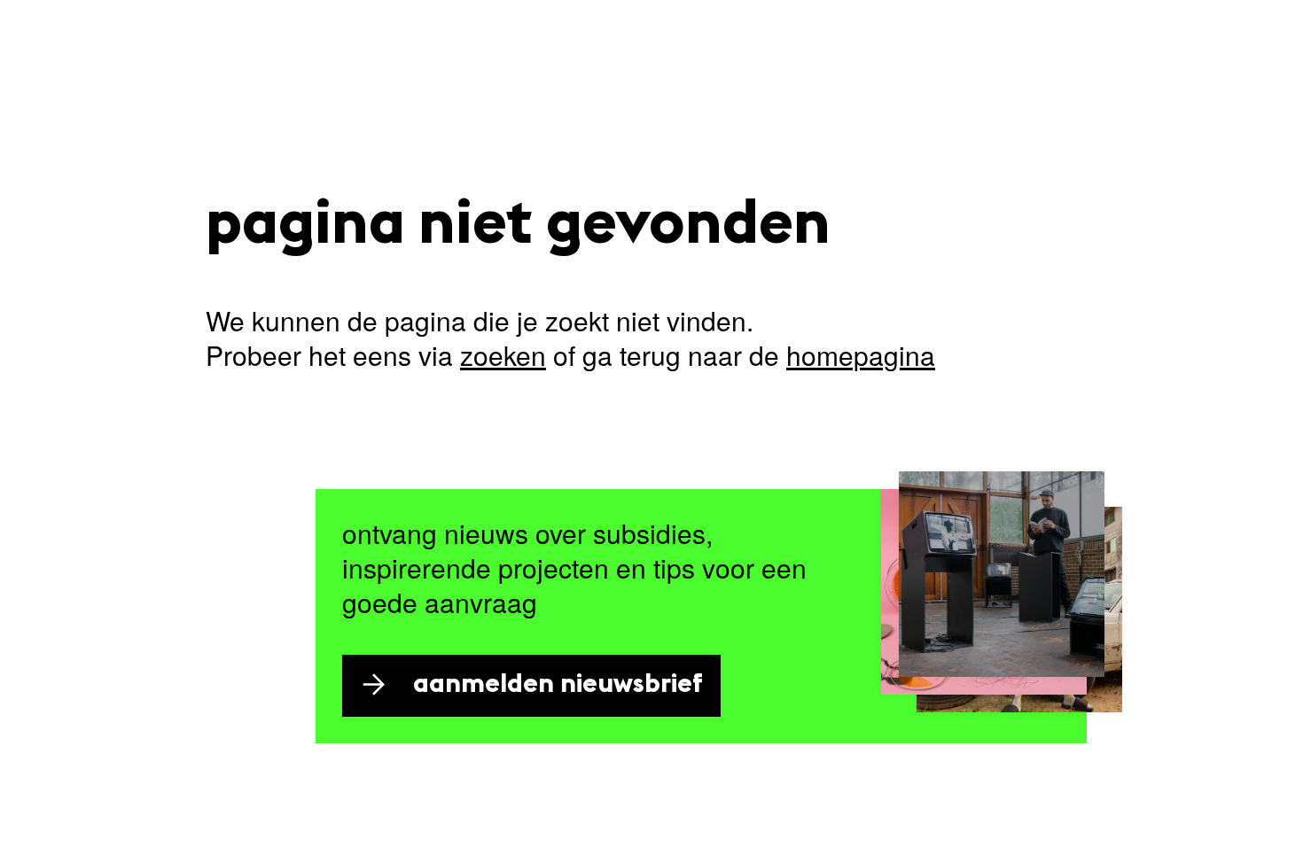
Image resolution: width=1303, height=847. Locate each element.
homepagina (860, 355)
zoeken (503, 355)
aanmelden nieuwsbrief (558, 685)
